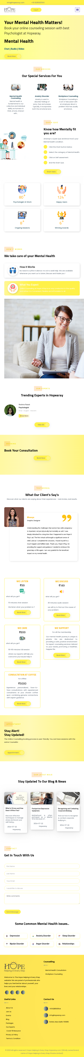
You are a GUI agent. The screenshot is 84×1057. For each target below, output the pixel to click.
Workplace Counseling (68, 96)
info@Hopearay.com (15, 2)
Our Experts (10, 1027)
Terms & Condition (13, 1038)
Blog (7, 1019)
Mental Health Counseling (16, 97)
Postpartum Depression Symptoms (40, 809)
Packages (9, 1023)
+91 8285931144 (38, 2)
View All (41, 425)
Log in (36, 10)
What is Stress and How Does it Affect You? (14, 809)
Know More (24, 416)
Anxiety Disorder (42, 96)
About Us (9, 1008)
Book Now (12, 56)
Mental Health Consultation (55, 970)
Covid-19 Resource (13, 1031)
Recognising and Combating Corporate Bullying (68, 809)
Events (8, 1015)
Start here (51, 172)
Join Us (8, 1012)
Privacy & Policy (12, 1035)
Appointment (13, 752)
